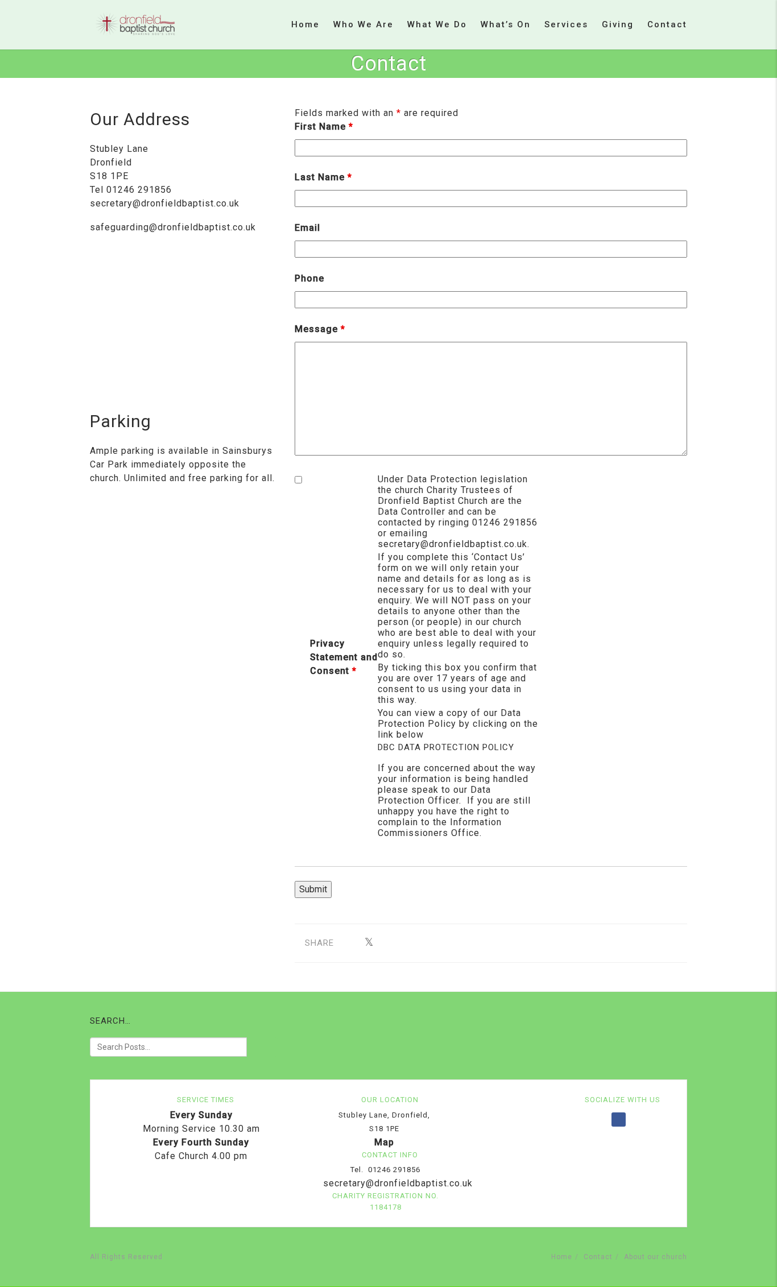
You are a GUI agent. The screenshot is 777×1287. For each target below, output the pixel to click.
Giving (618, 24)
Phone (309, 278)
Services (566, 24)
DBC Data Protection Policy (446, 747)
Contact (667, 24)
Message (320, 329)
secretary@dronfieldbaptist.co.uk (164, 203)
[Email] (386, 943)
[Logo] (135, 24)
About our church (655, 1257)
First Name (324, 126)
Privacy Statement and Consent (344, 657)
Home (305, 24)
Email (307, 227)
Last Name (323, 177)
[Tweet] (369, 943)
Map (384, 1142)
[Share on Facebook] (351, 943)
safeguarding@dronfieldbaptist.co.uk (173, 227)
